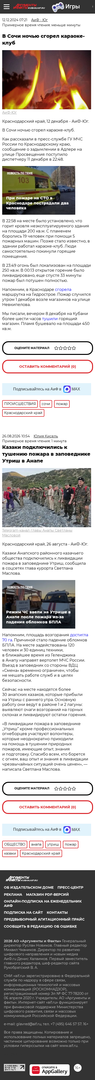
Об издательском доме (29, 887)
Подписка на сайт (23, 912)
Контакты (57, 912)
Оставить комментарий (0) (47, 366)
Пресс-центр (70, 887)
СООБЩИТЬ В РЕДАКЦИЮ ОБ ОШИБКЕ (40, 926)
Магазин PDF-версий (47, 894)
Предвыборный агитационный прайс (44, 919)
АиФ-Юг (9, 112)
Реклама (13, 894)
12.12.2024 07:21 (14, 20)
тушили (50, 318)
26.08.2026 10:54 (16, 436)
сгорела (63, 289)
